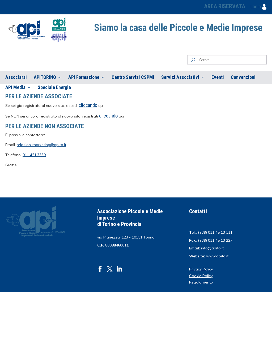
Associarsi (16, 77)
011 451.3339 (34, 154)
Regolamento (201, 282)
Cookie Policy (200, 275)
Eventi (217, 77)
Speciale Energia (54, 87)
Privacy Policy (201, 269)
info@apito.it (212, 248)
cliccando (108, 116)
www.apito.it (217, 256)
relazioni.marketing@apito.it (41, 144)
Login (256, 6)
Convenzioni (243, 77)
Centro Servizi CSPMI (133, 77)
